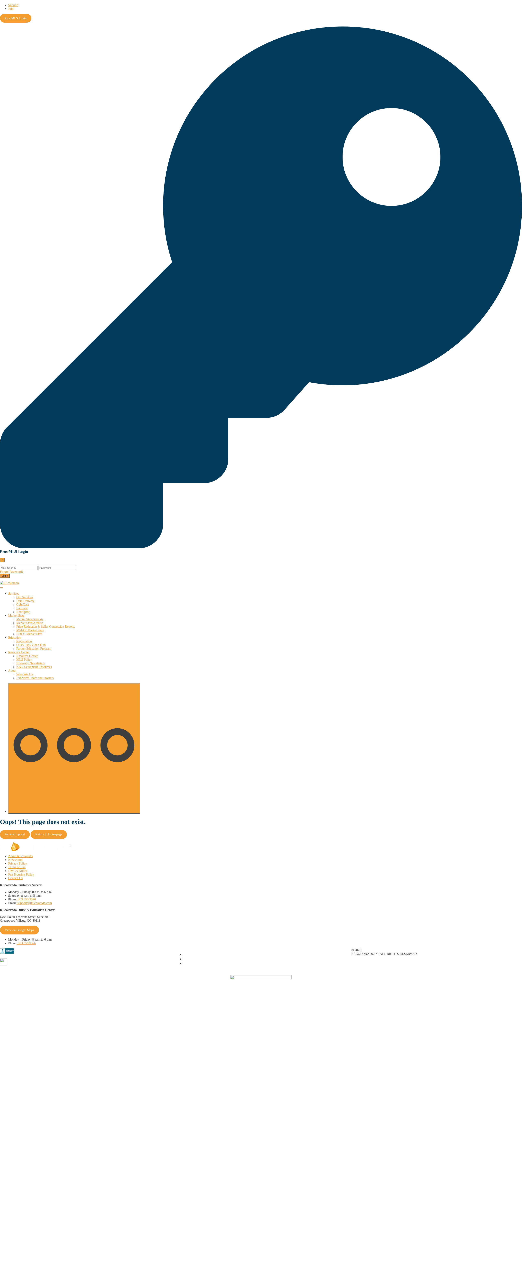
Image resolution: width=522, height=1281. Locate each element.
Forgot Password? (11, 571)
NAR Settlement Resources (34, 667)
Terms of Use (16, 867)
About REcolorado (20, 856)
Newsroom (15, 859)
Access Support (15, 834)
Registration (24, 641)
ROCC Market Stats (29, 634)
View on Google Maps (19, 930)
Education (14, 637)
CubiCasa (22, 604)
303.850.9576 (26, 899)
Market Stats (16, 615)
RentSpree (23, 612)
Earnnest (22, 608)
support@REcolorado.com (34, 903)
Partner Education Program (33, 648)
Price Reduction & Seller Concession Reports (45, 626)
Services (13, 593)
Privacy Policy (17, 863)
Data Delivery (25, 601)
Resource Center (19, 652)
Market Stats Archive (29, 623)
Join (10, 8)
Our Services (24, 597)
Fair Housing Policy (21, 874)
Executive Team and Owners (35, 678)
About (12, 670)
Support (13, 5)
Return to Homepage (48, 834)
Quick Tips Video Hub (31, 645)
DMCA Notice (17, 870)
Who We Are (24, 674)
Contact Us (15, 878)
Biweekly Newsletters (30, 663)
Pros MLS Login (16, 18)
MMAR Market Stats (30, 630)
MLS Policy (24, 659)
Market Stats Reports (29, 619)
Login (5, 575)
